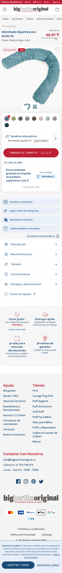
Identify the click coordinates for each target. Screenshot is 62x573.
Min (48, 2)
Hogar (6, 18)
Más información (21, 254)
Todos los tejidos (20, 294)
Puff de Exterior (42, 406)
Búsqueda (9, 390)
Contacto (9, 429)
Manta (37, 441)
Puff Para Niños (42, 417)
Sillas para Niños (42, 422)
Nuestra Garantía (14, 434)
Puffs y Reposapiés (44, 427)
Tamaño (15, 264)
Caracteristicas (20, 274)
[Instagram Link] (26, 483)
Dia (28, 2)
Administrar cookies (48, 565)
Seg (58, 2)
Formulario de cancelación (11, 422)
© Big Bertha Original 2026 (31, 540)
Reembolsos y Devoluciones (11, 408)
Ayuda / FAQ (10, 396)
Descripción (18, 244)
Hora (39, 2)
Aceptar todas (18, 565)
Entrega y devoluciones (25, 284)
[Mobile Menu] (5, 9)
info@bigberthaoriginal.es (19, 459)
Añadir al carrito (31, 152)
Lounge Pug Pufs (43, 396)
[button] (27, 106)
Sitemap (47, 534)
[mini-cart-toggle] (57, 9)
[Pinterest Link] (33, 483)
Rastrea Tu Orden (14, 415)
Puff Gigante (40, 401)
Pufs (35, 390)
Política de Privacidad (22, 534)
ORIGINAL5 (47, 177)
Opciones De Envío (14, 401)
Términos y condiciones (31, 528)
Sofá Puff (38, 411)
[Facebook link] (18, 483)
